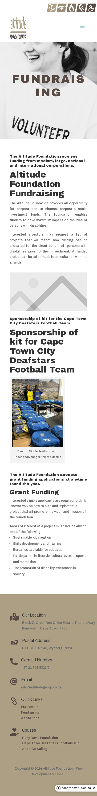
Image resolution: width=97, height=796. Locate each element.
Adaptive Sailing (34, 749)
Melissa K (59, 774)
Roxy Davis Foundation (40, 738)
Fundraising (30, 712)
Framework (30, 707)
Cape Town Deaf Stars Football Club (50, 743)
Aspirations (30, 718)
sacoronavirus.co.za (76, 788)
